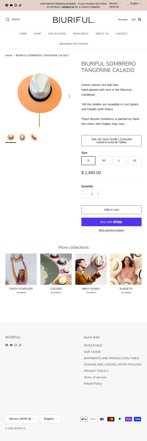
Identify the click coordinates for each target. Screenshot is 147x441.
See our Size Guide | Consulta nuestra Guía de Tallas (111, 140)
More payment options (111, 230)
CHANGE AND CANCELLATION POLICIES (113, 364)
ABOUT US (102, 33)
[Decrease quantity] (85, 194)
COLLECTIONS (57, 33)
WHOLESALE (81, 33)
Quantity (87, 186)
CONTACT (122, 33)
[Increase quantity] (99, 194)
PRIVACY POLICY (96, 371)
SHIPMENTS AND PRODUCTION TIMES (111, 358)
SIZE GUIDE (92, 352)
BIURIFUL (20, 428)
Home (8, 55)
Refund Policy (93, 383)
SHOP (37, 33)
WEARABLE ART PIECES (73, 43)
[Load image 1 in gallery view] (39, 95)
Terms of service (95, 377)
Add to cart (111, 209)
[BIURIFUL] (74, 19)
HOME (23, 33)
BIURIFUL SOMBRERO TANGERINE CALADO (42, 55)
